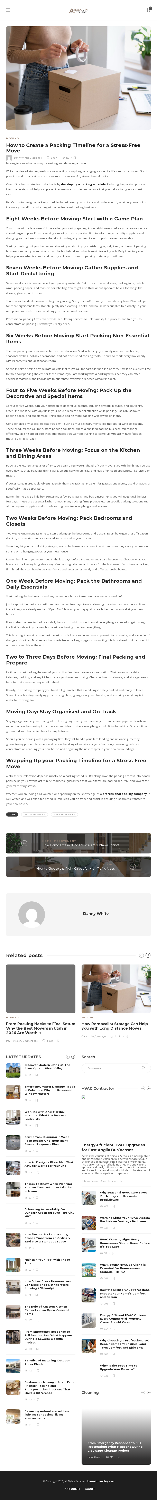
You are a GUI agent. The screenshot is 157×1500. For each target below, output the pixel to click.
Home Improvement (59, 841)
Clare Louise (88, 1036)
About (90, 1488)
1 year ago (100, 1036)
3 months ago (108, 1181)
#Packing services (64, 814)
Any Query (72, 1488)
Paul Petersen (13, 1040)
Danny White (21, 157)
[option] (40, 1002)
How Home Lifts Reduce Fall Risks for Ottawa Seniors (80, 845)
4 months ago (30, 1040)
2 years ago (36, 157)
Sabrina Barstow (91, 1181)
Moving (12, 138)
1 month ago (94, 1457)
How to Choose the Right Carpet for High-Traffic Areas (76, 868)
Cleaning (107, 864)
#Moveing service (35, 814)
